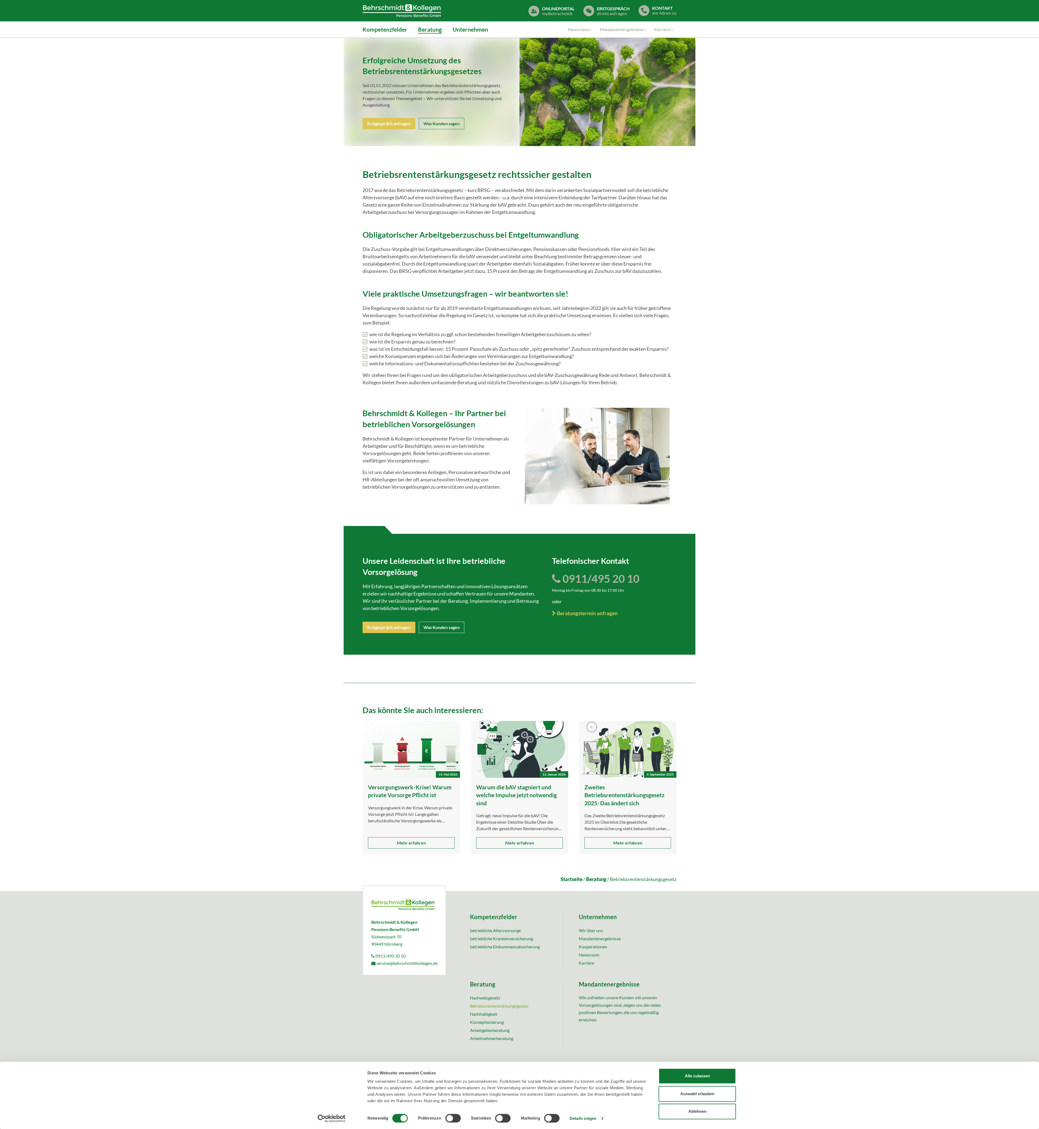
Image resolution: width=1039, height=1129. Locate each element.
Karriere (662, 29)
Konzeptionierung (487, 1022)
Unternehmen (470, 29)
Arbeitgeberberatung (489, 1030)
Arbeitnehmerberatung (491, 1038)
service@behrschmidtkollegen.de (407, 963)
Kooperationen (593, 946)
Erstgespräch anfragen (389, 123)
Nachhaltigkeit (483, 1014)
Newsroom (578, 29)
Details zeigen (583, 1118)
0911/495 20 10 (599, 578)
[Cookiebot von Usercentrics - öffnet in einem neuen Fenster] (331, 1118)
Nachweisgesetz (485, 997)
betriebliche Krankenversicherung (501, 938)
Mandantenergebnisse (621, 29)
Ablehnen (697, 1111)
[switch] (453, 1118)
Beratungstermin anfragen (587, 613)
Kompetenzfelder (385, 29)
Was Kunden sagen (441, 123)
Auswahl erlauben (697, 1093)
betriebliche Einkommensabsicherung (505, 946)
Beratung (430, 29)
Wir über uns (591, 930)
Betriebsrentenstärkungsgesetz (499, 1005)
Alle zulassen (697, 1076)
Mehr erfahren (411, 842)
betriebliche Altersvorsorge (495, 930)
